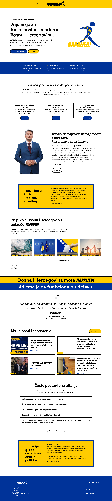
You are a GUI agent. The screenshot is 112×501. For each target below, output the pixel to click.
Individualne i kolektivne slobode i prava (66, 260)
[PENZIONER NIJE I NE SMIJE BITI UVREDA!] (19, 365)
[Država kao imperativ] (21, 247)
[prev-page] (12, 267)
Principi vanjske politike (43, 259)
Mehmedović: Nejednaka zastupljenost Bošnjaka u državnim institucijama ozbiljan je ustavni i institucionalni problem (87, 344)
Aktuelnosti (13, 353)
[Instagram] (87, 489)
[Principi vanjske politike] (44, 247)
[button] (100, 4)
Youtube (91, 493)
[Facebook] (87, 486)
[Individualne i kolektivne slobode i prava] (67, 247)
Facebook (92, 486)
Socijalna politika (87, 259)
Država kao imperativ (19, 259)
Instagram (92, 489)
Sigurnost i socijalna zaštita (91, 255)
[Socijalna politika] (90, 247)
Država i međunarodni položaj (21, 255)
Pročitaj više (34, 350)
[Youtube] (87, 493)
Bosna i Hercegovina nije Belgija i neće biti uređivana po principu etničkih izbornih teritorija (41, 344)
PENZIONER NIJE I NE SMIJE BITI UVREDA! (41, 364)
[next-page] (16, 267)
